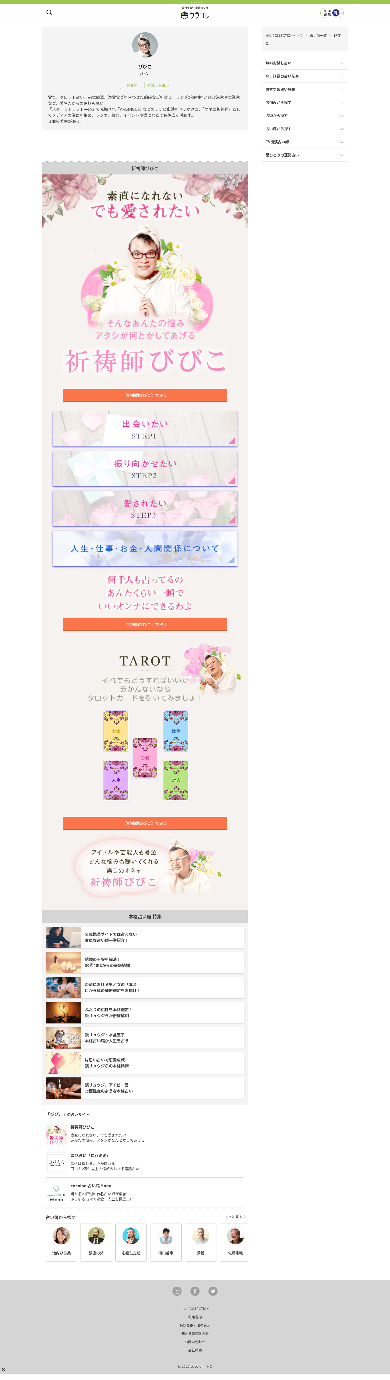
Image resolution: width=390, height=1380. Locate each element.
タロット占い (158, 85)
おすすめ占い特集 (280, 89)
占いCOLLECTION (195, 1308)
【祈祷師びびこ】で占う (145, 395)
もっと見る (233, 1216)
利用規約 (195, 1316)
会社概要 (195, 1349)
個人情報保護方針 (195, 1333)
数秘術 (132, 85)
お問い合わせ (195, 1341)
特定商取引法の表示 (195, 1325)
